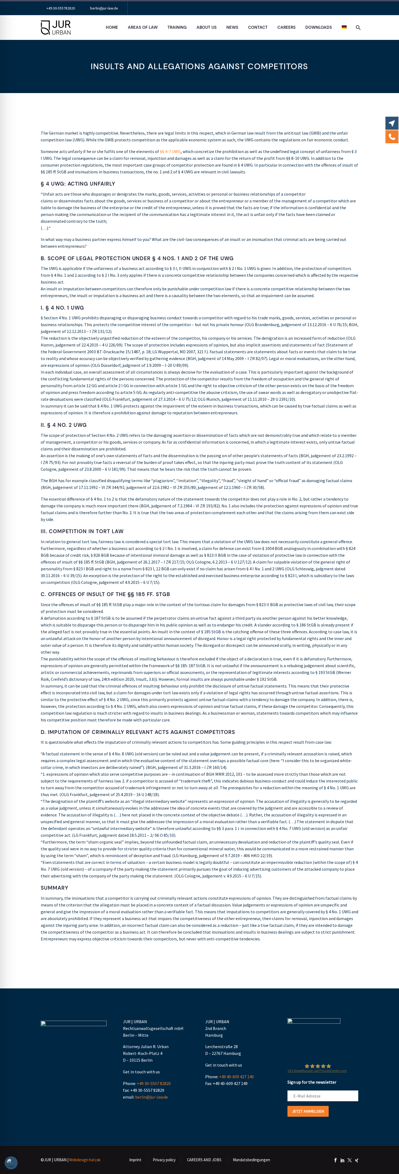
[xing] (356, 1160)
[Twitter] (349, 1160)
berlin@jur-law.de (104, 8)
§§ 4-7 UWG (170, 151)
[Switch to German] (344, 27)
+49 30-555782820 (60, 8)
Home (112, 27)
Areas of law (143, 27)
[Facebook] (335, 1160)
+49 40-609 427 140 (236, 1076)
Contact (258, 27)
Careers (286, 27)
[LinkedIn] (342, 1160)
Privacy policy (164, 1160)
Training (177, 27)
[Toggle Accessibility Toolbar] (11, 1163)
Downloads (318, 27)
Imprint (135, 1160)
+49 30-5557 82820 (154, 1083)
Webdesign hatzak (84, 1159)
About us (207, 27)
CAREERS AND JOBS (204, 1160)
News (232, 27)
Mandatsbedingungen (251, 1160)
